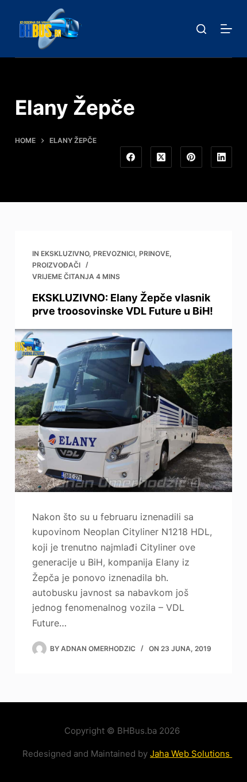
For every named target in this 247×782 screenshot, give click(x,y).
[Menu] (226, 28)
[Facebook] (131, 157)
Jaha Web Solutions (191, 753)
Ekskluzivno (65, 253)
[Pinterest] (191, 157)
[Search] (201, 29)
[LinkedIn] (222, 157)
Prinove (154, 253)
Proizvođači (56, 265)
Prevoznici (114, 253)
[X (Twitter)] (161, 157)
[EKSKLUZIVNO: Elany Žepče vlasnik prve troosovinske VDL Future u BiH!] (123, 410)
